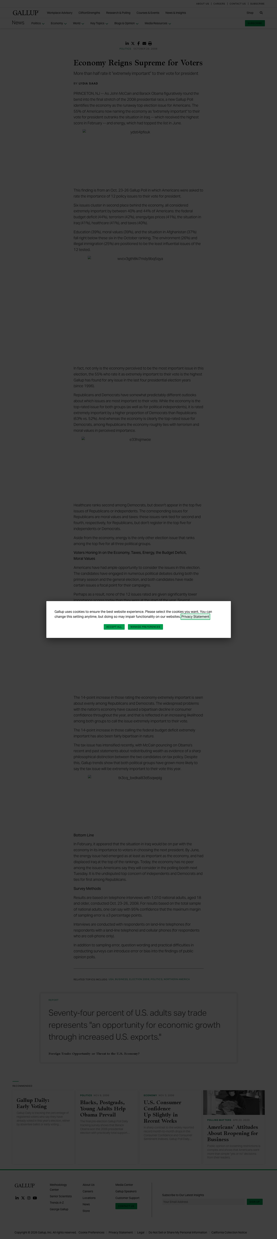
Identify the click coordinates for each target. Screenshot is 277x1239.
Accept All (114, 626)
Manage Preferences (146, 626)
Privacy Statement (195, 616)
